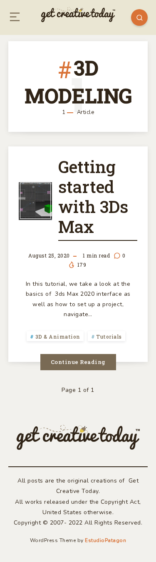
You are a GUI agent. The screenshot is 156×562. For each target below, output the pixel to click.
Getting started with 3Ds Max (93, 197)
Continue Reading (78, 362)
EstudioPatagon (105, 540)
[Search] (139, 17)
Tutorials (109, 336)
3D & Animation (57, 336)
